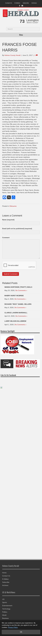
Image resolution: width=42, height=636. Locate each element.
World (4, 615)
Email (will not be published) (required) (17, 228)
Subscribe (26, 3)
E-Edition (17, 3)
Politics (4, 612)
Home (4, 573)
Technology (6, 609)
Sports (4, 602)
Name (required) (8, 220)
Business (5, 618)
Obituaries (13, 206)
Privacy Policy (13, 627)
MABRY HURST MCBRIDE (14, 295)
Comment (6, 237)
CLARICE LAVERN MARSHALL (15, 313)
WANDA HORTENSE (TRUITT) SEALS (18, 287)
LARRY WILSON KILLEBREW (15, 321)
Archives (34, 3)
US (3, 599)
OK (21, 632)
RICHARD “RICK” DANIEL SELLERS (17, 304)
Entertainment (7, 605)
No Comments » (21, 290)
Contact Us (8, 3)
